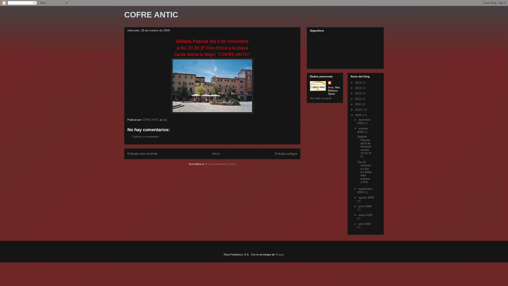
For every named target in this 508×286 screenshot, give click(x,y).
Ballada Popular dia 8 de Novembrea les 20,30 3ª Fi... (364, 146)
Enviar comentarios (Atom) (220, 164)
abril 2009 (364, 223)
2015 (358, 82)
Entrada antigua (286, 153)
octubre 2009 (362, 130)
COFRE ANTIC (151, 14)
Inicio (216, 153)
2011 (358, 104)
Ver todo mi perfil (320, 98)
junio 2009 (364, 206)
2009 (358, 115)
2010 (358, 109)
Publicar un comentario (145, 136)
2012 (358, 98)
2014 (358, 88)
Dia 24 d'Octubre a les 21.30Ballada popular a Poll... (365, 172)
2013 (358, 93)
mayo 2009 (365, 215)
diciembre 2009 (364, 121)
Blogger (279, 254)
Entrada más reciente (142, 153)
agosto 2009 (366, 197)
